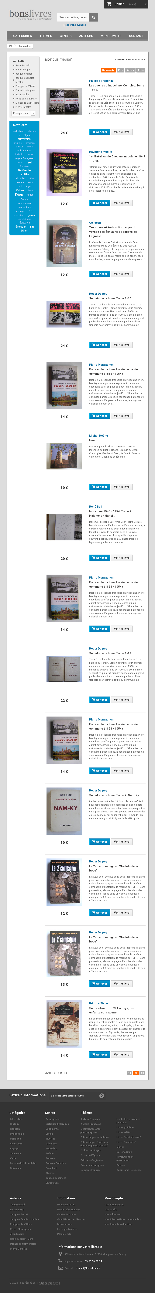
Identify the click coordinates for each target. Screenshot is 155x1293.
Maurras (32, 131)
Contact (136, 36)
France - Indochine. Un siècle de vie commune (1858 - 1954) (113, 371)
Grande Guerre (24, 219)
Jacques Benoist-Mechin (24, 1219)
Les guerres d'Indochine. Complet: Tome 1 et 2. (116, 87)
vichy (31, 178)
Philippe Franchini (101, 81)
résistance (24, 222)
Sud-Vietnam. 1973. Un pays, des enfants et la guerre (112, 1010)
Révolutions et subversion (124, 1158)
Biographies (52, 1119)
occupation (19, 215)
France (24, 199)
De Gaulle (24, 170)
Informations (64, 1224)
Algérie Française (24, 158)
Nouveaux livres (66, 1204)
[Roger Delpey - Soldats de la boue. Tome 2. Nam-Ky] (64, 811)
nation (30, 194)
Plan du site (64, 1234)
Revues (120, 1165)
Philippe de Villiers (25, 86)
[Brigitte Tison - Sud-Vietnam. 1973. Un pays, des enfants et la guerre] (64, 1024)
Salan (30, 190)
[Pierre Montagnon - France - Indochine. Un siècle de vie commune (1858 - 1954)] (64, 385)
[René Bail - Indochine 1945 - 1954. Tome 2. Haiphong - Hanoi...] (64, 527)
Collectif (95, 223)
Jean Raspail (22, 65)
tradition (24, 174)
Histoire (14, 1124)
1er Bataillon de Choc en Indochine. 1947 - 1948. (117, 158)
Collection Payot (91, 1150)
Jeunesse (15, 1153)
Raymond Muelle (100, 152)
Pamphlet (51, 1168)
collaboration (24, 150)
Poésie (49, 1153)
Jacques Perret (24, 74)
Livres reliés (123, 1132)
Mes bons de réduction (118, 1224)
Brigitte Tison (98, 1003)
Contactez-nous (66, 1214)
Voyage (14, 1148)
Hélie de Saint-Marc (26, 98)
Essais (49, 1134)
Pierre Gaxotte (23, 107)
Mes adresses (112, 1214)
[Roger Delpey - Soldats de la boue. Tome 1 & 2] (64, 314)
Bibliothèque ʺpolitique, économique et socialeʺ (94, 1143)
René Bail (95, 507)
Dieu (19, 195)
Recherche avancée (75, 25)
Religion (15, 1129)
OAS (30, 182)
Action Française (91, 1119)
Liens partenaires (67, 1229)
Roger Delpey (98, 294)
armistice (30, 143)
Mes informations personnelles (123, 1219)
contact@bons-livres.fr (88, 1268)
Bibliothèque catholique (95, 1137)
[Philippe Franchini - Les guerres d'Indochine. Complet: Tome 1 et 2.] (64, 101)
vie (19, 135)
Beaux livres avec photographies (90, 1130)
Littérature (16, 1119)
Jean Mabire (22, 94)
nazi (20, 186)
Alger (28, 186)
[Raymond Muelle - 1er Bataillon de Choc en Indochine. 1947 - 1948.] (64, 172)
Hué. (92, 440)
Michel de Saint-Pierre (27, 103)
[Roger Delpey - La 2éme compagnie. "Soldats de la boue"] (64, 882)
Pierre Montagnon (25, 90)
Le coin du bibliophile (22, 1163)
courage (20, 211)
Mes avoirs (111, 1209)
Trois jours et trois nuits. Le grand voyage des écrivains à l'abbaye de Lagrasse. (113, 231)
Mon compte (111, 36)
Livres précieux (125, 1127)
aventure (18, 143)
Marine (120, 1147)
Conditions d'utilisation (71, 1219)
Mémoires (51, 1143)
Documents (52, 1129)
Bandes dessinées (56, 1178)
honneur (20, 182)
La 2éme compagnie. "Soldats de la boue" (113, 868)
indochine (20, 178)
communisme (24, 203)
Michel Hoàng (98, 436)
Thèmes (46, 36)
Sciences (15, 1168)
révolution (20, 227)
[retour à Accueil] (10, 46)
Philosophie (17, 1134)
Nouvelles (51, 1148)
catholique (18, 131)
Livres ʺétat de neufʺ (128, 1137)
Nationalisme (124, 1152)
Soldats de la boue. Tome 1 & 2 (110, 298)
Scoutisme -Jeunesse (129, 1170)
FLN (30, 211)
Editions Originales (92, 1160)
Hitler (24, 231)
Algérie (27, 135)
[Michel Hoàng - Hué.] (64, 456)
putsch (20, 162)
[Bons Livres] (30, 15)
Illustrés (50, 1138)
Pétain (20, 190)
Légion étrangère (91, 1170)
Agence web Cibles (49, 1283)
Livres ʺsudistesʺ (126, 1142)
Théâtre (50, 1173)
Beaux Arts (16, 1143)
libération (19, 154)
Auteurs (86, 36)
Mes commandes (114, 1204)
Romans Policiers (56, 1163)
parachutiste (24, 207)
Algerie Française (91, 1124)
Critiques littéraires (57, 1124)
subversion (24, 139)
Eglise (30, 146)
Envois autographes (92, 1165)
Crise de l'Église (90, 1155)
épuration (24, 166)
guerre (31, 215)
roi (30, 162)
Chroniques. (52, 1183)
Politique (15, 1138)
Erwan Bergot (23, 69)
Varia (13, 1158)
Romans (50, 1158)
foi (32, 227)
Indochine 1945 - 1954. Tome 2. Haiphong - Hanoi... (110, 513)
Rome (30, 154)
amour (19, 146)
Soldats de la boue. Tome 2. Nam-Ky (114, 795)
